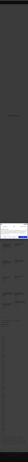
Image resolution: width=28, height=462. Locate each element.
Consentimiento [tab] (5, 226)
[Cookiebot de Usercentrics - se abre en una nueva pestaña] (24, 224)
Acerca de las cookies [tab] (23, 226)
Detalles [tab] (14, 226)
